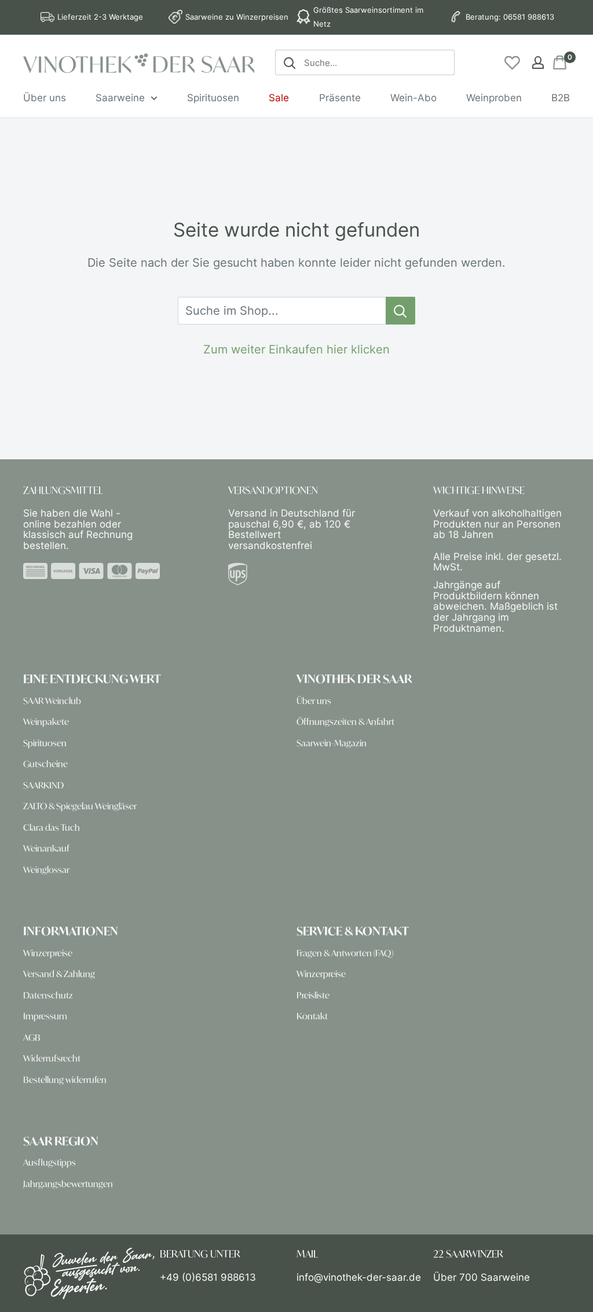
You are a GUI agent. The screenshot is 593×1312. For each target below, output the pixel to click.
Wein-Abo (413, 98)
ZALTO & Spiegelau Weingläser (80, 806)
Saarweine (120, 98)
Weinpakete (46, 722)
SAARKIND (43, 785)
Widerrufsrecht (51, 1058)
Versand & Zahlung (59, 974)
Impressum (45, 1016)
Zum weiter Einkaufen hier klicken (296, 349)
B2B (560, 98)
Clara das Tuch (51, 827)
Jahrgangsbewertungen (68, 1184)
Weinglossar (46, 870)
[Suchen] (289, 62)
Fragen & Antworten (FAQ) (344, 953)
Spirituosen (213, 98)
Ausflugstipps (49, 1162)
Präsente (340, 98)
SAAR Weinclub (52, 701)
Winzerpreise (47, 953)
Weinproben (494, 98)
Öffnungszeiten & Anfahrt (345, 722)
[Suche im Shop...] (400, 311)
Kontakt (312, 1016)
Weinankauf (46, 848)
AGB (32, 1037)
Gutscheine (45, 764)
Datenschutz (48, 995)
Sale (279, 98)
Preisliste (313, 995)
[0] (560, 62)
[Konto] (538, 62)
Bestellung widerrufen (65, 1080)
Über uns (44, 98)
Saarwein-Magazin (331, 743)
